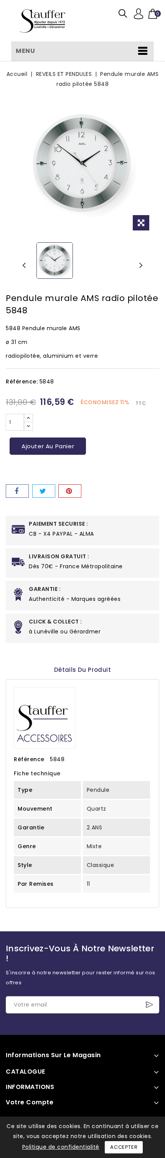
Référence (29, 759)
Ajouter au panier (47, 446)
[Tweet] (44, 491)
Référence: (22, 381)
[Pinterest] (70, 491)
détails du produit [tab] (82, 670)
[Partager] (17, 491)
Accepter (123, 1147)
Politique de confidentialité (60, 1147)
